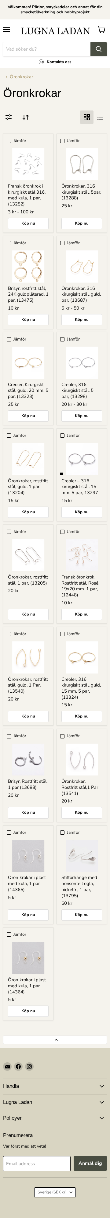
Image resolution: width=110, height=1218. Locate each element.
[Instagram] (29, 1066)
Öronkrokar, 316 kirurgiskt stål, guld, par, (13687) (81, 294)
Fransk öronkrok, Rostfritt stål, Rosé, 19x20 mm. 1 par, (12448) (80, 586)
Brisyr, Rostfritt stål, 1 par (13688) (27, 784)
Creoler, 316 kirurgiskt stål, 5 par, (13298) (77, 390)
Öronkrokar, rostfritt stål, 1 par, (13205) (28, 580)
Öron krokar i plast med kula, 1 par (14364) (27, 986)
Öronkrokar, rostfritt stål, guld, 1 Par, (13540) (28, 685)
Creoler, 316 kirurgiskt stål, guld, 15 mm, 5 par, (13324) (81, 688)
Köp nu (28, 223)
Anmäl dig (90, 1163)
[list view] (100, 117)
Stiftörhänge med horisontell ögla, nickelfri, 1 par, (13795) (79, 886)
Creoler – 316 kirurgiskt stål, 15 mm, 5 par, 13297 (79, 487)
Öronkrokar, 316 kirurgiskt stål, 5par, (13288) (81, 192)
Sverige (52, 1192)
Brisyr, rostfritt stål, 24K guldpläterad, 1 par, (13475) (28, 294)
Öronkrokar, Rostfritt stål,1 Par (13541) (79, 787)
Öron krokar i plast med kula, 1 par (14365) (27, 883)
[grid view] (87, 117)
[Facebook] (18, 1066)
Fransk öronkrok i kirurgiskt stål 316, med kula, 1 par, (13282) (27, 195)
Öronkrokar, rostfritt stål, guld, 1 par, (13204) (28, 487)
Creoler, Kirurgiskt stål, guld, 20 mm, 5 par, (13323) (28, 390)
